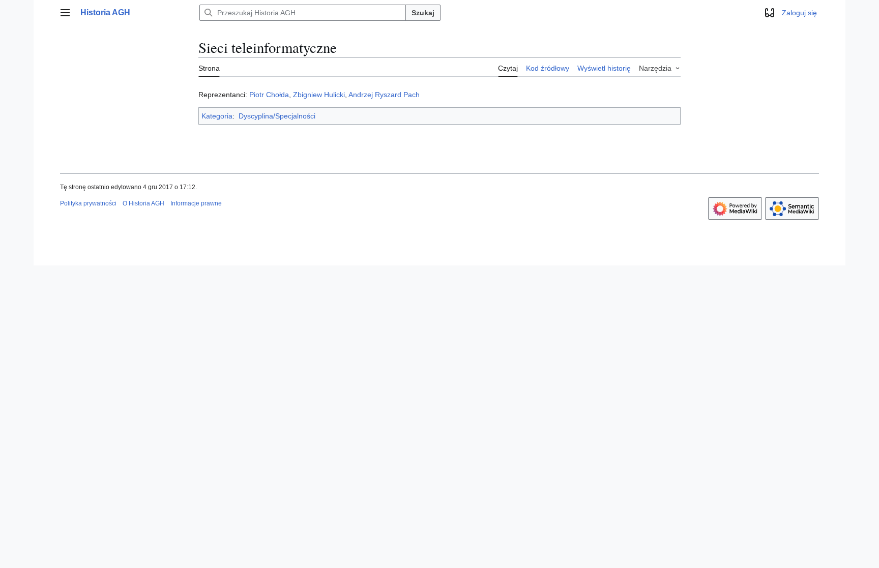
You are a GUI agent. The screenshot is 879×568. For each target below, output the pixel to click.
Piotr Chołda (269, 95)
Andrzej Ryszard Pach (384, 95)
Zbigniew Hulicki (319, 95)
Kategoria (216, 116)
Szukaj (423, 13)
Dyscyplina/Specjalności (277, 116)
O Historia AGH (143, 203)
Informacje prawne (196, 203)
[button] (65, 13)
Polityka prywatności (88, 203)
